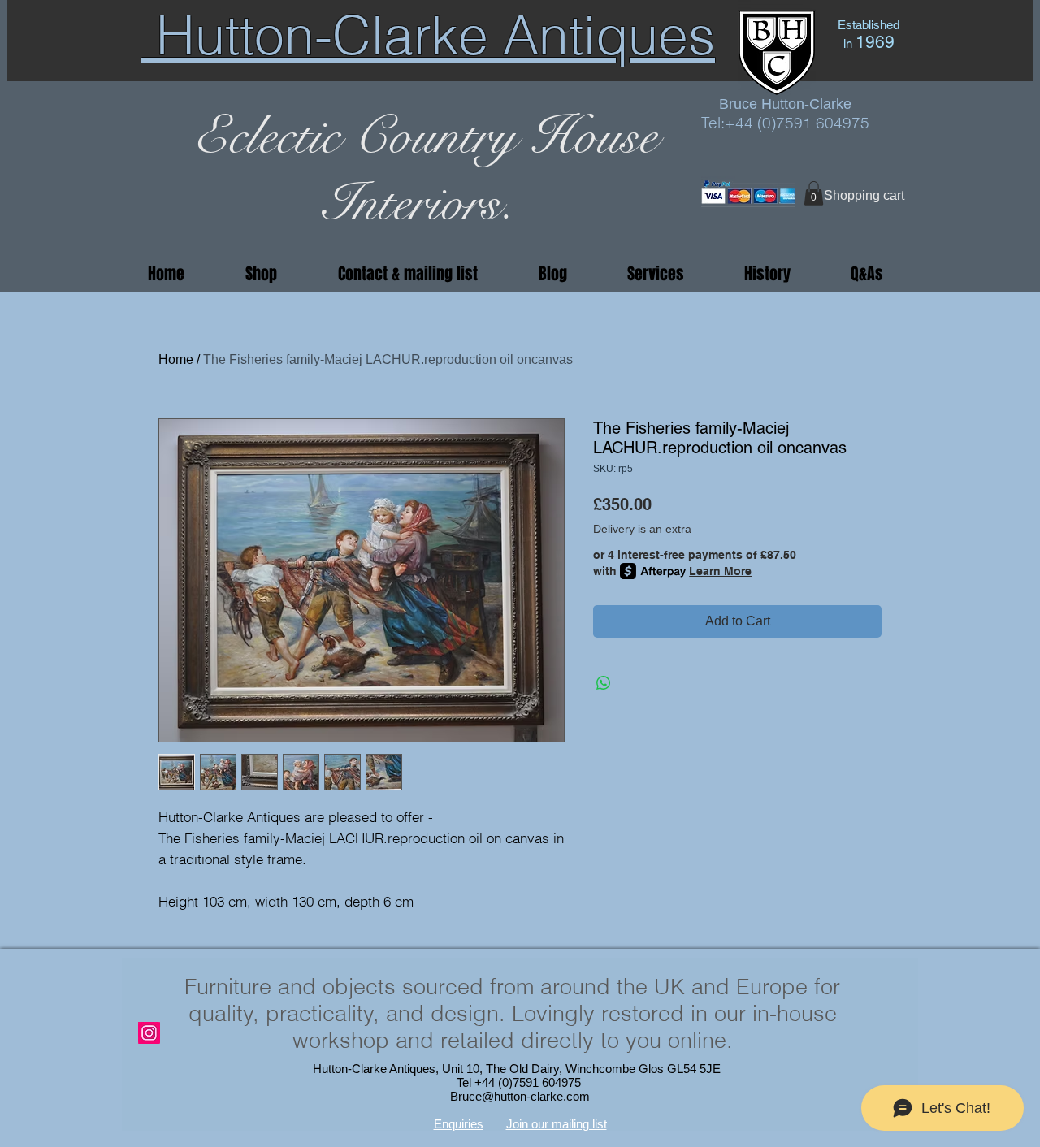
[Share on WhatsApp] (603, 683)
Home (175, 359)
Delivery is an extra (642, 528)
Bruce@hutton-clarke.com (520, 1096)
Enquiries (458, 1124)
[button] (814, 193)
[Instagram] (149, 1033)
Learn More (720, 571)
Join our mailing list (556, 1124)
